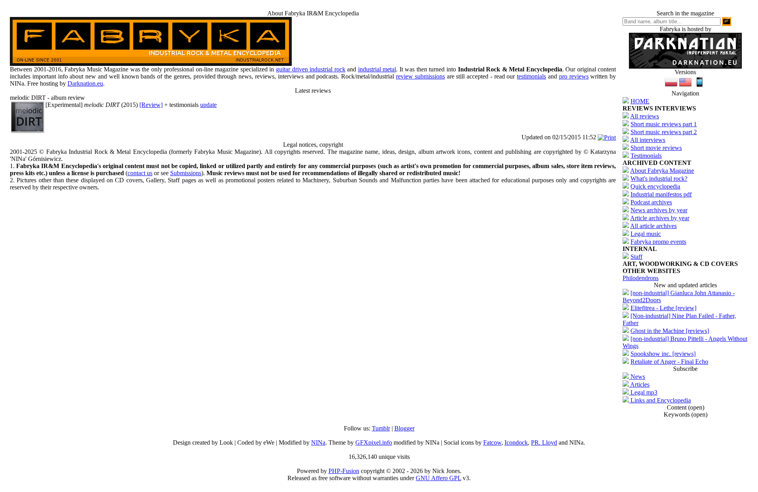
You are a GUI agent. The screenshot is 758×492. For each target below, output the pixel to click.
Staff (636, 256)
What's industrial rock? (658, 178)
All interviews (647, 140)
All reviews (644, 116)
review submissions (420, 76)
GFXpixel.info (373, 442)
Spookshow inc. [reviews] (663, 353)
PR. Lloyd (544, 442)
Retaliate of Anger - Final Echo (669, 361)
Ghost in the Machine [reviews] (669, 330)
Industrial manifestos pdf (661, 194)
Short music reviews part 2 (663, 132)
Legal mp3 (643, 392)
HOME (639, 101)
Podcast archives (651, 202)
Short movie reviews (656, 147)
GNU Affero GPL (438, 478)
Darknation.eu (85, 83)
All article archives (653, 226)
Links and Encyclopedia (660, 400)
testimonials (531, 76)
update (208, 104)
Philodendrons (641, 278)
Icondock (516, 442)
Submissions (185, 173)
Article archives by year (659, 218)
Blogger (404, 428)
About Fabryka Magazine (662, 170)
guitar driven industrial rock (310, 69)
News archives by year (658, 210)
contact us (140, 173)
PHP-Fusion (343, 471)
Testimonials (646, 155)
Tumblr (381, 428)
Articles (639, 384)
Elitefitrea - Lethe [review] (663, 308)
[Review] (151, 104)
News (637, 376)
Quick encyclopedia (655, 186)
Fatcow (492, 442)
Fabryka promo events (658, 241)
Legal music (645, 233)
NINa (318, 442)
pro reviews (574, 76)
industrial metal (377, 69)
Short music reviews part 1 (663, 124)
